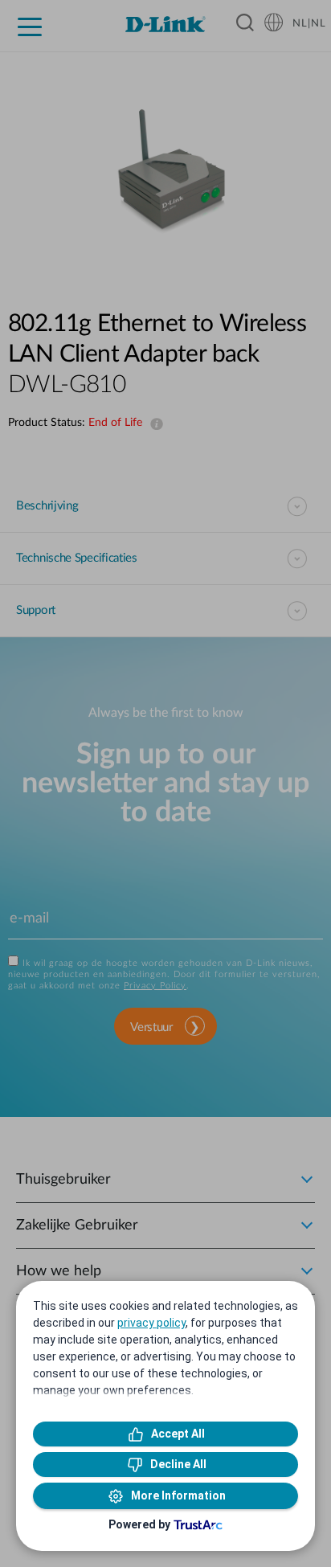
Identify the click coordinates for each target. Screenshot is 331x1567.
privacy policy (151, 1322)
